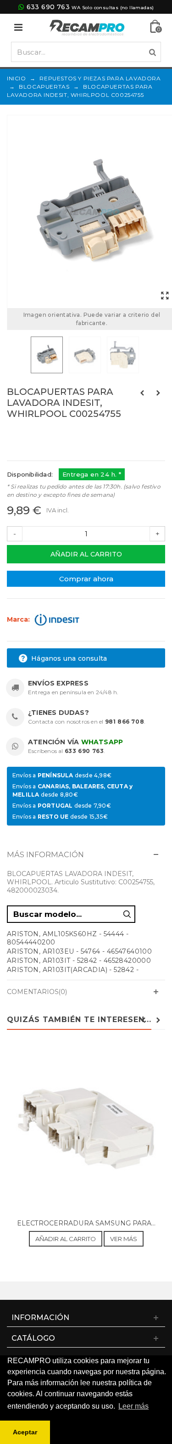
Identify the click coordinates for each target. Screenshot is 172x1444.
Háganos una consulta (68, 658)
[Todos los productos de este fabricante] (57, 619)
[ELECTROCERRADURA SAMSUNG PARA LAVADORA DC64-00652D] (86, 1129)
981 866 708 (124, 721)
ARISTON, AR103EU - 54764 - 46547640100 (79, 951)
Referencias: (27, 433)
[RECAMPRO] (87, 26)
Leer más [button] (133, 1406)
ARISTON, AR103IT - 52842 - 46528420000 (79, 960)
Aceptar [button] (25, 1432)
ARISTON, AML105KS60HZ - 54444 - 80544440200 (67, 938)
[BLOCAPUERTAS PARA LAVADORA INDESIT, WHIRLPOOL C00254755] (165, 296)
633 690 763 (48, 7)
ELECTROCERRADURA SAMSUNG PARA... (86, 1223)
